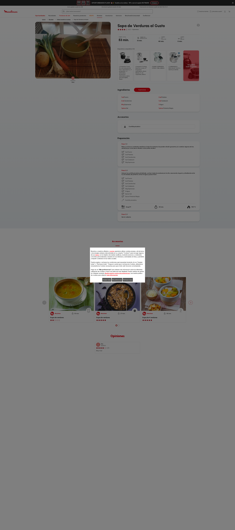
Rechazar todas (127, 280)
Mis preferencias (117, 280)
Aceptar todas (107, 280)
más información (112, 275)
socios (112, 251)
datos (97, 255)
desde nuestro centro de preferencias (117, 273)
